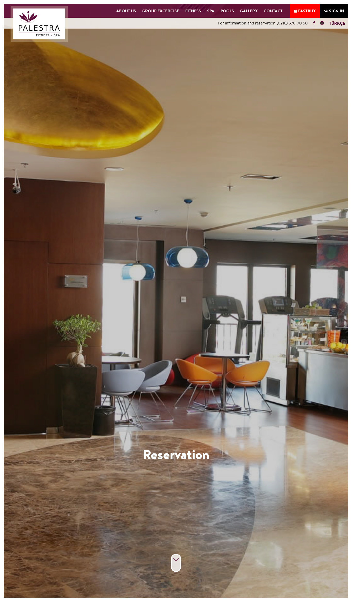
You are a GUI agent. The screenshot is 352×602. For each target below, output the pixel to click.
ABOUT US (126, 11)
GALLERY (248, 11)
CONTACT (273, 11)
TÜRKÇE (337, 23)
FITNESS (193, 11)
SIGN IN (336, 11)
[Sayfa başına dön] (176, 563)
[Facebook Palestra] (315, 23)
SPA (210, 11)
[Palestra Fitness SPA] (39, 24)
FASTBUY (306, 11)
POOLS (227, 11)
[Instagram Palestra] (321, 23)
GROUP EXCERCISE (160, 11)
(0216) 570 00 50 (292, 23)
